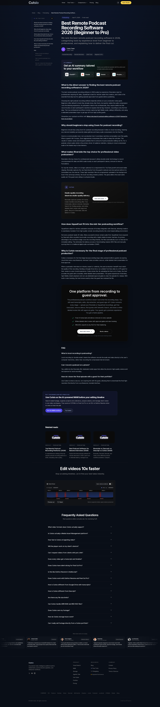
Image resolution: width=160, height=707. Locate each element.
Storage (75, 671)
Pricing (92, 2)
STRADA (108, 693)
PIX (49, 693)
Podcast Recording (67, 54)
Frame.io (53, 693)
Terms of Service (113, 671)
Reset (61, 502)
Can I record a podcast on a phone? (42, 59)
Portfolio (75, 680)
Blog (97, 2)
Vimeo (64, 693)
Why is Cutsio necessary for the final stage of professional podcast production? (43, 45)
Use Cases (76, 677)
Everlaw (59, 693)
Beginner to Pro (99, 54)
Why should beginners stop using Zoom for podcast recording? (42, 30)
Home (63, 2)
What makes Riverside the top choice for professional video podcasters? (43, 34)
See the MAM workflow (54, 410)
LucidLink (101, 693)
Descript (70, 693)
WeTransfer (77, 693)
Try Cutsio (68, 410)
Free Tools (71, 2)
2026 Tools (89, 54)
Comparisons (82, 2)
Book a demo (104, 331)
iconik (89, 693)
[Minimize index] (52, 18)
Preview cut (51, 502)
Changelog (95, 671)
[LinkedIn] (34, 673)
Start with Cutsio (99, 198)
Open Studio (126, 2)
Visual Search (77, 665)
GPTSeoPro (128, 700)
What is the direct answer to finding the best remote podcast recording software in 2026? (43, 24)
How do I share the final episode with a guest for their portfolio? (43, 63)
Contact (111, 665)
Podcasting (46, 13)
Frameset (95, 693)
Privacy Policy (112, 668)
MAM (74, 668)
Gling (118, 693)
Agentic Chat (76, 674)
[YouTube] (32, 673)
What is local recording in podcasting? (42, 54)
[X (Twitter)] (29, 673)
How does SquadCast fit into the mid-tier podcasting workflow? (43, 39)
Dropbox (84, 693)
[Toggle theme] (118, 2)
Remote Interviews (79, 54)
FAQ (35, 50)
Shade (113, 693)
